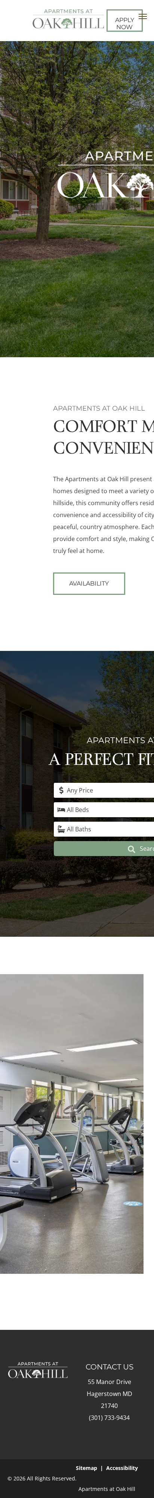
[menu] (142, 16)
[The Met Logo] (68, 14)
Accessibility (122, 1467)
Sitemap (86, 1467)
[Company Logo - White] (37, 1367)
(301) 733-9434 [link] (109, 1418)
